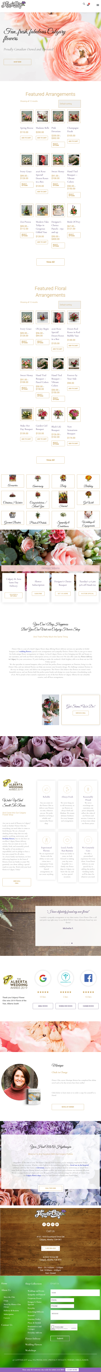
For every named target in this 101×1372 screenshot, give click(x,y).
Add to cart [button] (26, 138)
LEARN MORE (72, 1370)
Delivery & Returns (11, 1310)
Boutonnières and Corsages (34, 1327)
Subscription (8, 1314)
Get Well (88, 503)
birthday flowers (8, 838)
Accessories (12, 485)
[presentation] (64, 1327)
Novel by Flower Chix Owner (12, 1305)
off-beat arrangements (55, 677)
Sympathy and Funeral (36, 1294)
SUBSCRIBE (38, 594)
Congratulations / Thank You (38, 504)
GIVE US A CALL (81, 713)
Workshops (30, 1350)
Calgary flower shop (33, 1175)
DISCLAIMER (82, 1360)
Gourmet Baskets (12, 523)
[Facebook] (44, 1224)
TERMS (70, 1360)
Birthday (88, 486)
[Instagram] (53, 1224)
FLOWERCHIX (40, 1360)
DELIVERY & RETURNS (13, 595)
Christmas (40, 1168)
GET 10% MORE (63, 594)
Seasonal (31, 1315)
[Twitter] (48, 1224)
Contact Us (6, 1324)
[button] (98, 5)
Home (4, 1283)
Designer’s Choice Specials (35, 1303)
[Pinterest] (57, 1224)
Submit (60, 1338)
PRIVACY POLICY (57, 1360)
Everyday (31, 1308)
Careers (7, 1318)
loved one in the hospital (79, 1165)
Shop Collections (33, 1283)
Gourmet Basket (34, 1319)
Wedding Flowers (33, 1344)
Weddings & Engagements (88, 524)
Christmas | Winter (12, 503)
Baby (63, 486)
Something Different (36, 1312)
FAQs (6, 1301)
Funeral (63, 506)
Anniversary (38, 486)
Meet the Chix (9, 1297)
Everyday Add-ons (35, 1332)
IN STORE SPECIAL (87, 594)
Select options (56, 144)
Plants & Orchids (37, 523)
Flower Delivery (33, 1338)
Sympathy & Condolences (63, 524)
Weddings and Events (36, 1291)
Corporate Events (34, 1298)
